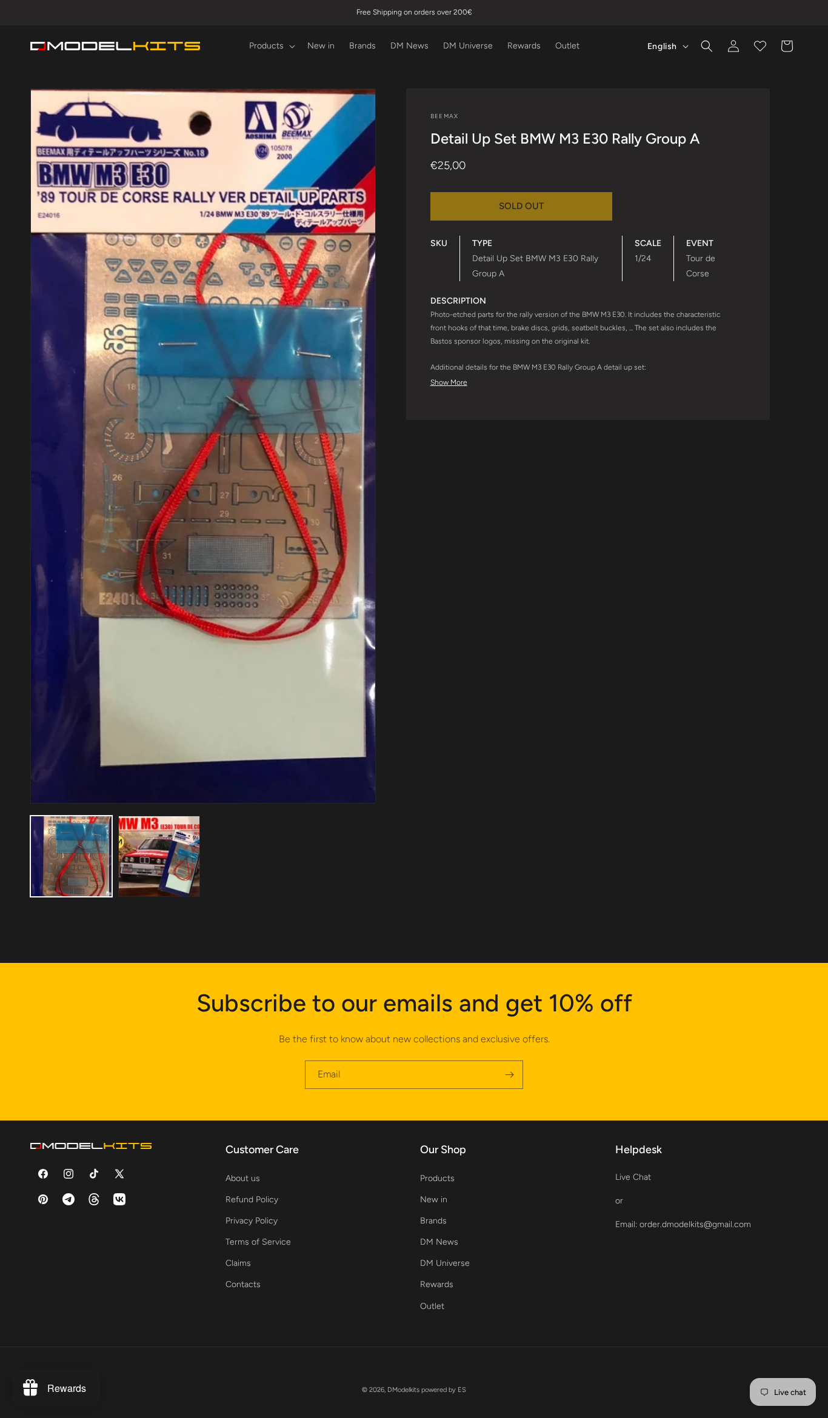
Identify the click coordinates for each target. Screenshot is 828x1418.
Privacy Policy (251, 1220)
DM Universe (445, 1263)
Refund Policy (251, 1199)
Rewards (436, 1284)
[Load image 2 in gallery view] (159, 856)
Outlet (432, 1305)
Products (437, 1178)
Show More (448, 382)
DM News (439, 1242)
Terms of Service (258, 1242)
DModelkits (403, 1390)
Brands (433, 1220)
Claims (238, 1263)
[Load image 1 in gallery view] (71, 856)
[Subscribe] (509, 1074)
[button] (271, 46)
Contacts (243, 1284)
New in (433, 1199)
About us (242, 1178)
